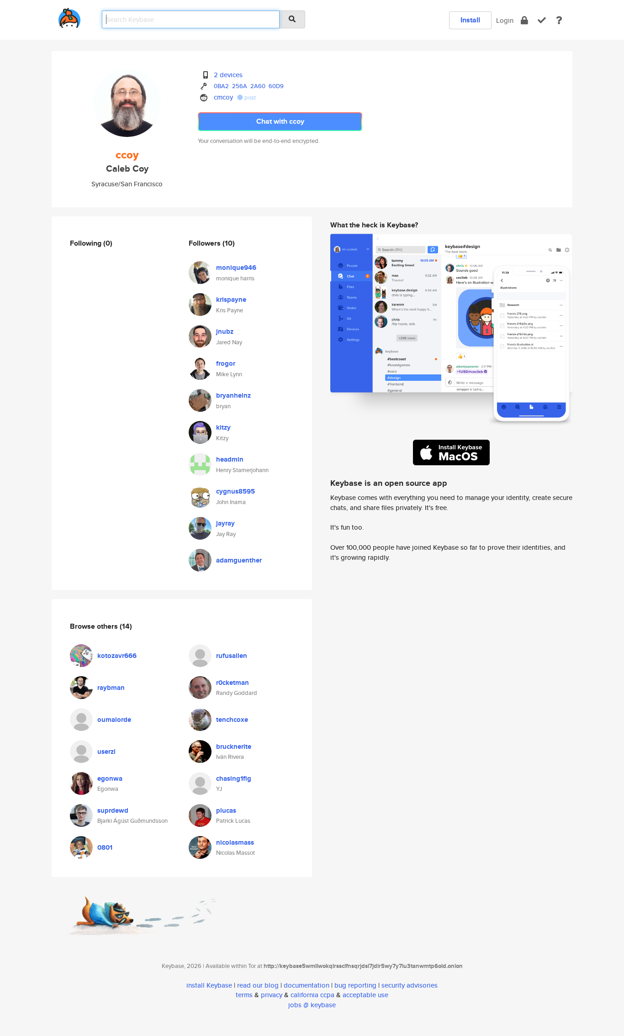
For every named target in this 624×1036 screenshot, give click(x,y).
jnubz (224, 331)
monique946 (236, 268)
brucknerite (233, 747)
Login (504, 20)
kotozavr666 (117, 656)
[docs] (559, 20)
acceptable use (365, 994)
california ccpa (312, 994)
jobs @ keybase (312, 1005)
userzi (106, 752)
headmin (229, 459)
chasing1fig (233, 778)
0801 (104, 847)
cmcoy (223, 97)
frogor (225, 363)
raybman (111, 688)
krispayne (231, 299)
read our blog (258, 985)
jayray (225, 523)
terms (244, 994)
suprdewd (112, 810)
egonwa (109, 778)
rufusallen (231, 656)
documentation (306, 985)
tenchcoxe (232, 720)
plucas (226, 810)
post (249, 97)
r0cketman (232, 683)
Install (470, 20)
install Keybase (209, 985)
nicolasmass (235, 842)
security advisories (409, 985)
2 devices (228, 74)
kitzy (223, 427)
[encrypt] (524, 20)
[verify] (542, 20)
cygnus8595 (235, 491)
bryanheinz (233, 395)
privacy (271, 994)
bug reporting (355, 985)
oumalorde (114, 720)
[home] (69, 16)
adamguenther (239, 560)
